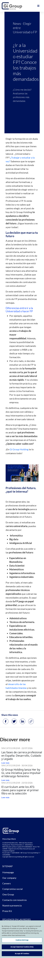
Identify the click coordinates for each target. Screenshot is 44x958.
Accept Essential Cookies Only (22, 947)
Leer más (5, 763)
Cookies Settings (22, 940)
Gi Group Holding (19, 449)
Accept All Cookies (22, 953)
